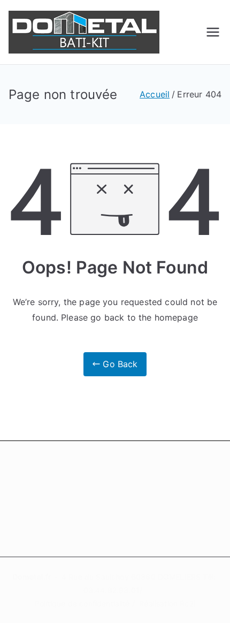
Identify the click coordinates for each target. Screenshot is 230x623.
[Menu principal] (212, 32)
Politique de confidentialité (82, 603)
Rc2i (187, 603)
